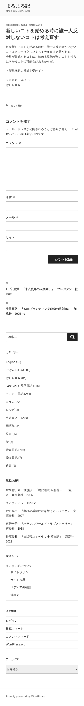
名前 (10, 197)
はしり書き (16, 105)
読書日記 (12, 449)
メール (12, 217)
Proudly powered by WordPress (25, 696)
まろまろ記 (18, 5)
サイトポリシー (21, 572)
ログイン (12, 620)
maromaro (35, 25)
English (10, 362)
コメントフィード (17, 636)
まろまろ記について (19, 565)
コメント (13, 143)
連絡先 (15, 595)
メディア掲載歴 (21, 587)
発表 (9, 433)
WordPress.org (15, 644)
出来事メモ (13, 417)
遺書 (9, 465)
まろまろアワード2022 (21, 503)
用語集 (10, 425)
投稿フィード (14, 628)
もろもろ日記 (14, 393)
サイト (10, 237)
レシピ (10, 409)
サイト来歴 (18, 579)
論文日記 (12, 457)
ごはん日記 (13, 370)
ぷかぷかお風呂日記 (19, 385)
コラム (10, 401)
